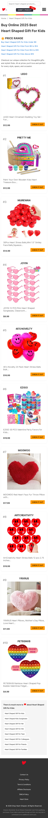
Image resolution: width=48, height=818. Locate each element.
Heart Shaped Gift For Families (16, 749)
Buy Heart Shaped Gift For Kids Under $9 (18, 42)
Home (3, 18)
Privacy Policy (24, 779)
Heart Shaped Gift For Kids (14, 713)
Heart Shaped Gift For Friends (15, 744)
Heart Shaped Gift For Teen (15, 734)
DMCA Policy (24, 794)
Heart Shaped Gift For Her (14, 724)
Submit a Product (25, 9)
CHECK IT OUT (37, 124)
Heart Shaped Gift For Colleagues (17, 739)
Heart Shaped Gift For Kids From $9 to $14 (19, 46)
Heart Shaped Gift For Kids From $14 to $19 (20, 50)
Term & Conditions (24, 784)
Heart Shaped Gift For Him (14, 729)
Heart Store (24, 799)
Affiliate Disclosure (24, 789)
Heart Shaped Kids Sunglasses (16, 719)
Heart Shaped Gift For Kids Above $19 (17, 54)
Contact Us (24, 775)
